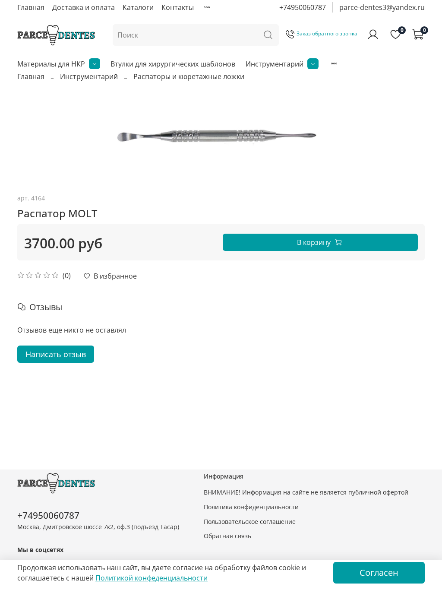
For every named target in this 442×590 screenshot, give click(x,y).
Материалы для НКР (51, 64)
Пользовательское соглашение (250, 521)
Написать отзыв (55, 354)
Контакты (177, 7)
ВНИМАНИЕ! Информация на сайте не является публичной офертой (306, 492)
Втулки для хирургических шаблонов (172, 64)
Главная (30, 7)
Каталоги (138, 7)
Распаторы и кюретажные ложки (188, 76)
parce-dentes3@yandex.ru (382, 7)
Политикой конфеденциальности (151, 578)
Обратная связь (227, 536)
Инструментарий (274, 64)
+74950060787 (302, 7)
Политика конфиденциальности (251, 507)
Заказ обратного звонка (327, 33)
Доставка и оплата (83, 7)
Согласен (379, 572)
